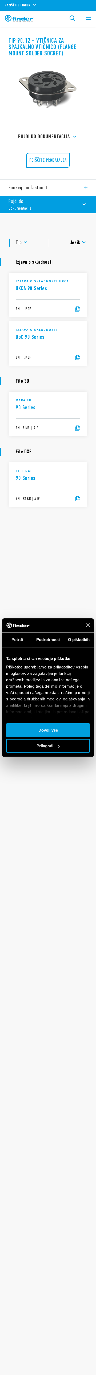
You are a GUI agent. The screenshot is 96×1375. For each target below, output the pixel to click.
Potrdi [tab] (17, 639)
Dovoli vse (48, 730)
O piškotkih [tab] (79, 639)
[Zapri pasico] (88, 625)
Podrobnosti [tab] (48, 639)
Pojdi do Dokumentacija (44, 136)
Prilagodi (45, 746)
